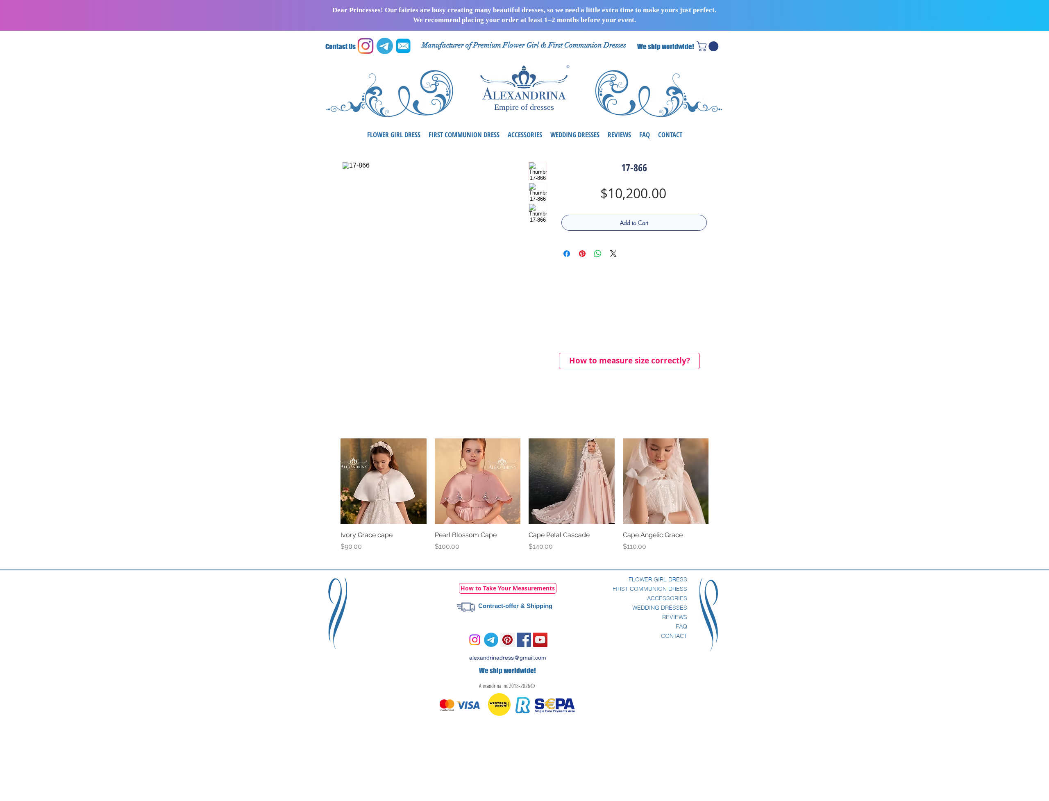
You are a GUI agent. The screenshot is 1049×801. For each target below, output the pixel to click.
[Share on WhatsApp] (598, 254)
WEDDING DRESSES (659, 607)
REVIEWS (674, 617)
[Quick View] (384, 481)
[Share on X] (613, 254)
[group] (524, 499)
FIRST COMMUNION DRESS (650, 588)
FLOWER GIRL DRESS (658, 579)
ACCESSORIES (667, 598)
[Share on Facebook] (567, 254)
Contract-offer (498, 605)
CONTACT (674, 636)
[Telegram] (491, 640)
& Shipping (535, 605)
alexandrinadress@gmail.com (507, 657)
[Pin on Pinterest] (582, 254)
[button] (709, 46)
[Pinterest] (507, 640)
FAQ (681, 626)
